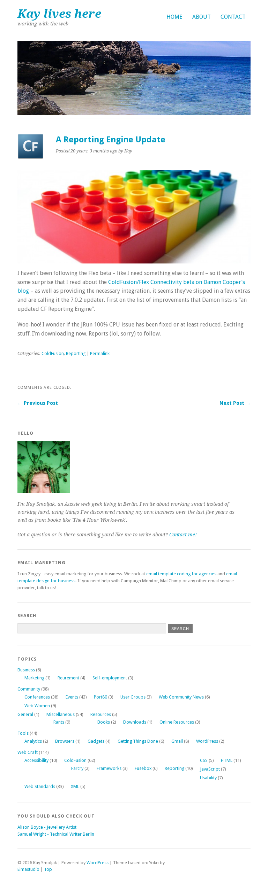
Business (26, 669)
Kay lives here (59, 14)
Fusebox (143, 768)
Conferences (37, 697)
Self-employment (109, 677)
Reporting (75, 353)
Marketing (34, 677)
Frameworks (109, 768)
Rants (58, 722)
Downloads (134, 722)
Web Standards (39, 786)
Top (48, 869)
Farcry (77, 768)
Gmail (177, 741)
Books (103, 722)
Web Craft (27, 752)
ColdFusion (53, 353)
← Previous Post (37, 403)
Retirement (68, 677)
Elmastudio (28, 869)
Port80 (100, 697)
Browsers (64, 741)
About (201, 17)
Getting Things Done (138, 741)
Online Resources (176, 722)
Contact (233, 17)
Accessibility (36, 760)
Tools (23, 733)
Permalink (100, 353)
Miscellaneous (60, 714)
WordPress (207, 741)
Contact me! (183, 534)
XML (75, 786)
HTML (226, 760)
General (25, 714)
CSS (204, 760)
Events (72, 697)
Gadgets (96, 741)
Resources (100, 714)
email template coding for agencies (181, 573)
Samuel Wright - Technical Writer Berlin (55, 834)
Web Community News (181, 697)
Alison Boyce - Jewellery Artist (46, 827)
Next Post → (235, 403)
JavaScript (210, 769)
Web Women (37, 705)
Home (174, 17)
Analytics (33, 741)
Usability (208, 777)
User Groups (133, 697)
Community (28, 689)
